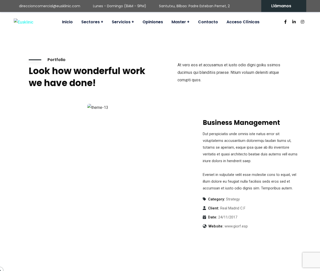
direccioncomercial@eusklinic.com (49, 6)
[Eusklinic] (23, 22)
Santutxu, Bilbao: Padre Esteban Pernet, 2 (194, 6)
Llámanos (281, 6)
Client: (213, 208)
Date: (212, 217)
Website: (216, 226)
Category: (216, 199)
